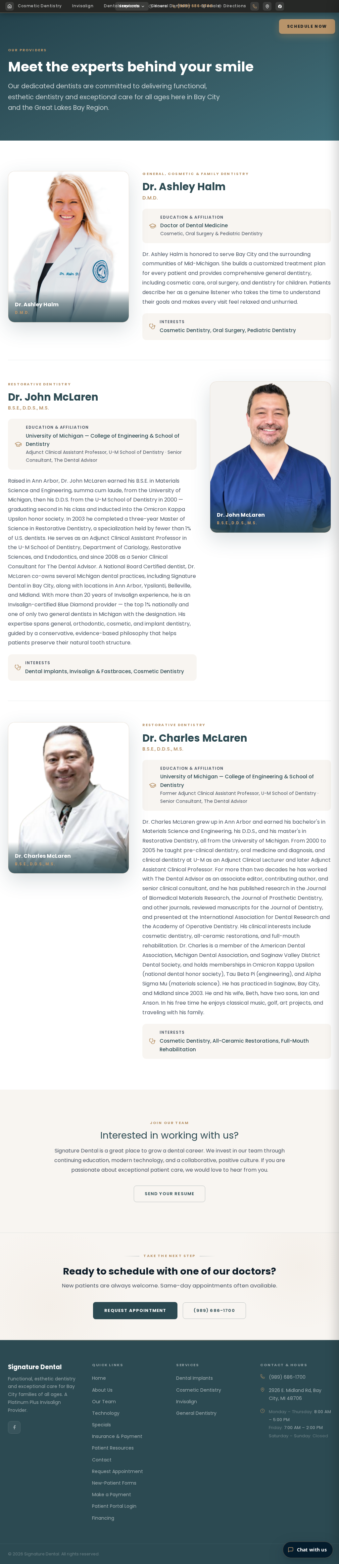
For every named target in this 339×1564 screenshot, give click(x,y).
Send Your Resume (170, 1194)
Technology (106, 1413)
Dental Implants (194, 1378)
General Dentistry (196, 1413)
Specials (101, 1424)
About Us (102, 1390)
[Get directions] (267, 6)
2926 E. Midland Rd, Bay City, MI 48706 (295, 1394)
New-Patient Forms (114, 1483)
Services (129, 6)
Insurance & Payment (117, 1436)
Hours (160, 6)
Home (99, 1378)
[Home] (9, 6)
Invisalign (82, 6)
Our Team (104, 1401)
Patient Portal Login (114, 1506)
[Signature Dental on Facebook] (279, 6)
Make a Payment (111, 1494)
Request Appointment (135, 1310)
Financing (103, 1518)
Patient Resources (113, 1448)
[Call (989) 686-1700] (254, 6)
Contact (102, 1459)
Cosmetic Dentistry (40, 6)
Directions (234, 6)
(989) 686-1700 (195, 6)
